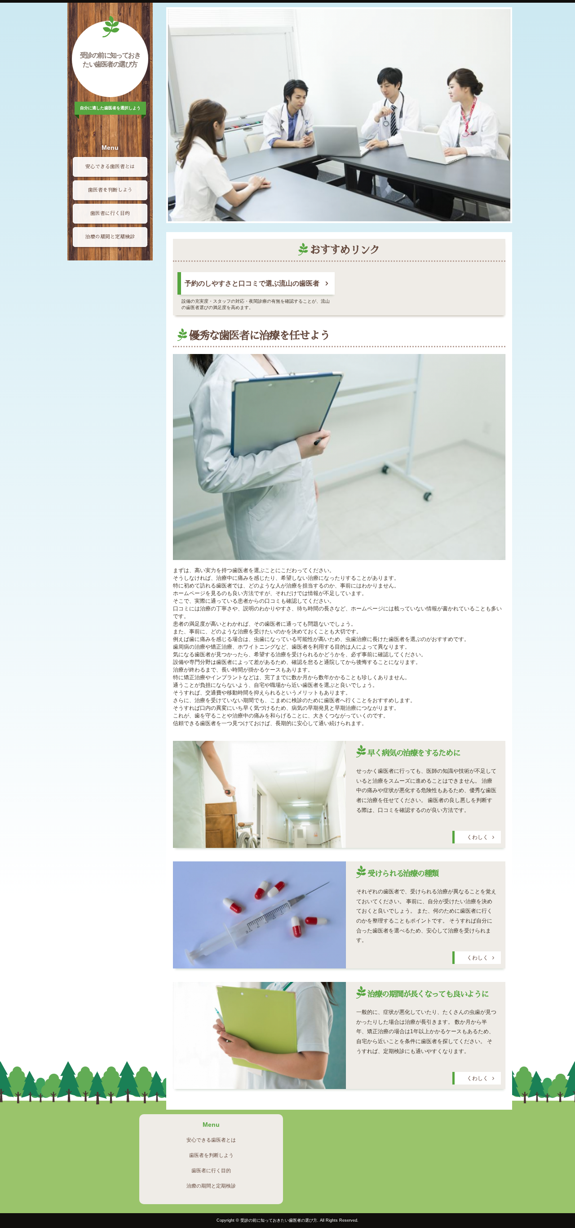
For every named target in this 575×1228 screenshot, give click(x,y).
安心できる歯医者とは (110, 166)
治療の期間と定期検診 (110, 236)
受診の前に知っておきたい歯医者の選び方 (110, 59)
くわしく (477, 837)
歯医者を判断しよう (110, 190)
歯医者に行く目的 (110, 213)
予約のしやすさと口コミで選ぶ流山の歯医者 (252, 283)
